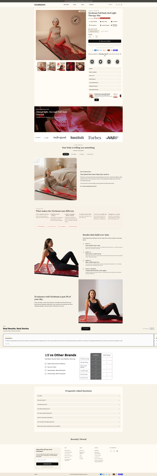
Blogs (81, 457)
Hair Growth (67, 454)
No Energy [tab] (82, 154)
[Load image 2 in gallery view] (51, 66)
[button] (104, 44)
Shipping (97, 450)
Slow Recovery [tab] (90, 154)
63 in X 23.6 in (104, 31)
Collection (90, 10)
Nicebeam (76, 474)
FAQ (81, 455)
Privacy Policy (98, 455)
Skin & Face (67, 457)
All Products (67, 450)
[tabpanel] (78, 179)
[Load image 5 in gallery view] (80, 66)
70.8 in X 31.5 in (94, 31)
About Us (82, 450)
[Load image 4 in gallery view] (70, 66)
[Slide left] (38, 35)
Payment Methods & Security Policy (99, 461)
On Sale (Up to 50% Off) (68, 460)
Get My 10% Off (47, 464)
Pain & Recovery (68, 455)
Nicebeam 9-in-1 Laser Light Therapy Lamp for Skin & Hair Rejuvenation (102, 94)
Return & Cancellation (98, 453)
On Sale (81, 458)
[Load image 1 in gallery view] (41, 66)
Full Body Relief (68, 452)
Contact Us (97, 457)
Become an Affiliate (82, 453)
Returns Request (99, 458)
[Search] (116, 4)
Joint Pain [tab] (66, 154)
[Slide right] (83, 35)
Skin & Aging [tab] (73, 154)
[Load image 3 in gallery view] (60, 66)
